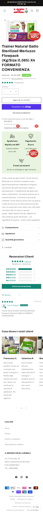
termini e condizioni (12, 439)
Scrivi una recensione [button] (21, 286)
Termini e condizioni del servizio (22, 506)
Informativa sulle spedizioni (16, 510)
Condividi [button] (8, 247)
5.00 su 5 (27, 261)
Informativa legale (32, 510)
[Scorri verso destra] (26, 408)
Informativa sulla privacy (23, 503)
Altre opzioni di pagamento (21, 112)
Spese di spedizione (17, 78)
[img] (7, 302)
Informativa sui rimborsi (14, 444)
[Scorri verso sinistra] (16, 408)
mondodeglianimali (20, 496)
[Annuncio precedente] (4, 3)
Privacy (7, 433)
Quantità (5, 87)
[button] (4, 10)
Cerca (7, 428)
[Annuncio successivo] (38, 3)
